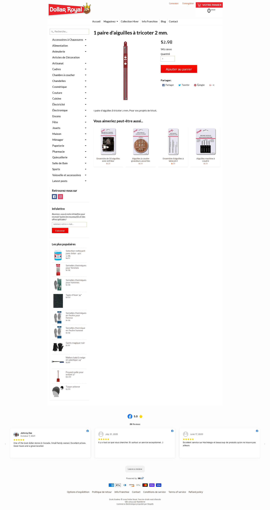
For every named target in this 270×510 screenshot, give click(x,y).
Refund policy (196, 492)
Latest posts (59, 181)
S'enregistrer (188, 4)
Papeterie (58, 145)
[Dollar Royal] (69, 9)
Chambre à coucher (63, 75)
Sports (56, 169)
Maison (56, 133)
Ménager (57, 139)
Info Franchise (150, 21)
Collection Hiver (130, 21)
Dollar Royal (132, 499)
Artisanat (58, 63)
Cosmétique (59, 86)
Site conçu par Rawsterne (135, 502)
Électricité (58, 104)
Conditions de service (154, 492)
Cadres (56, 69)
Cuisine (56, 98)
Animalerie (58, 51)
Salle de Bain (60, 163)
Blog (163, 21)
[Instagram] (60, 196)
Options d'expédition (78, 492)
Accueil (96, 21)
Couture (57, 92)
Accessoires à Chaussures (67, 39)
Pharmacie (58, 151)
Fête (55, 122)
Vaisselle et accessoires (66, 175)
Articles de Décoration (66, 57)
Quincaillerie (60, 157)
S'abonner (60, 230)
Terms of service (177, 492)
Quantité (165, 54)
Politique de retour (102, 492)
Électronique (60, 110)
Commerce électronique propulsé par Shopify (135, 504)
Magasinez (109, 21)
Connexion (173, 4)
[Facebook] (54, 196)
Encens (56, 116)
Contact (173, 21)
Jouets (56, 127)
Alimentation (60, 45)
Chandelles (59, 80)
